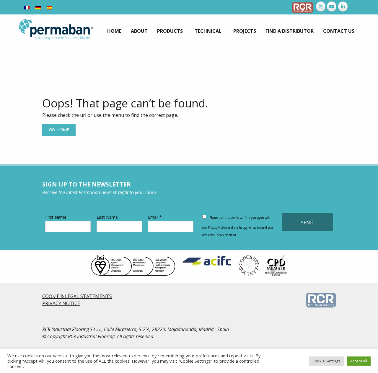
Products (170, 31)
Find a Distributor (289, 31)
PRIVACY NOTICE (61, 303)
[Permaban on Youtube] (331, 6)
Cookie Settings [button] (326, 361)
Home (114, 31)
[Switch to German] (38, 7)
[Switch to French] (26, 7)
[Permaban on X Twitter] (320, 6)
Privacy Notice (217, 227)
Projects (244, 31)
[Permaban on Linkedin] (343, 6)
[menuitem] (114, 31)
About (139, 31)
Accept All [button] (358, 361)
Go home (59, 129)
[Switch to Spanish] (49, 7)
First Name (55, 217)
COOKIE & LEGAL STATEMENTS (77, 296)
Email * (155, 217)
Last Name (107, 217)
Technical (208, 31)
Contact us (338, 31)
